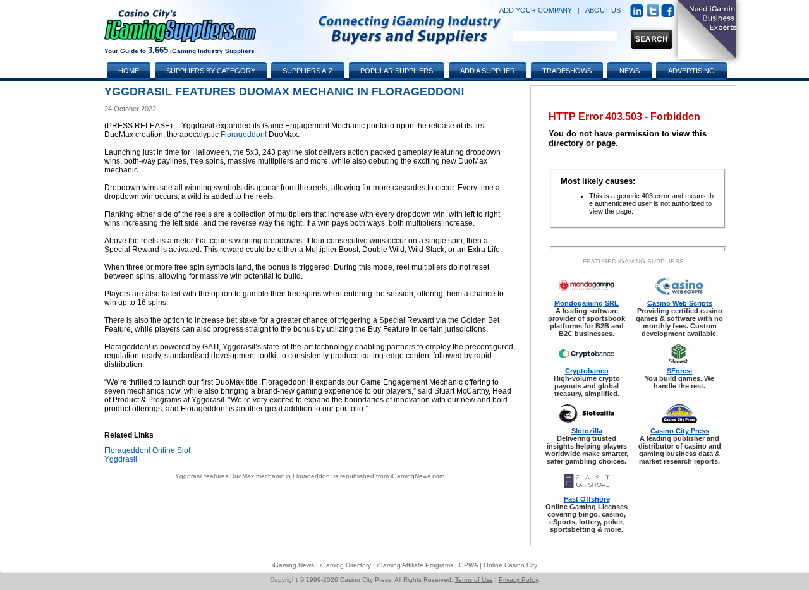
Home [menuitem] (128, 71)
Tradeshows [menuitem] (567, 71)
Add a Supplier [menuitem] (487, 71)
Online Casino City (510, 565)
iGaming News (293, 565)
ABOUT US (603, 10)
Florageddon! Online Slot (147, 450)
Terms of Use (474, 579)
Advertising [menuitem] (691, 71)
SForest (680, 371)
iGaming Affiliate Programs (415, 565)
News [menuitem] (629, 71)
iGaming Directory (345, 565)
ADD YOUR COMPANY (535, 10)
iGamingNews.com (417, 476)
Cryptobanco (587, 371)
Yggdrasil (120, 459)
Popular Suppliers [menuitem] (396, 71)
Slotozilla (586, 431)
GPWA (468, 565)
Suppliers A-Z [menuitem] (308, 71)
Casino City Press (679, 431)
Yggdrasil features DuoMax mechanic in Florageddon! (253, 476)
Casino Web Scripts (679, 303)
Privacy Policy (518, 579)
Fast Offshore (587, 499)
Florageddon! (244, 134)
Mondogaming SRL (586, 303)
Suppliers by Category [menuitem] (210, 71)
